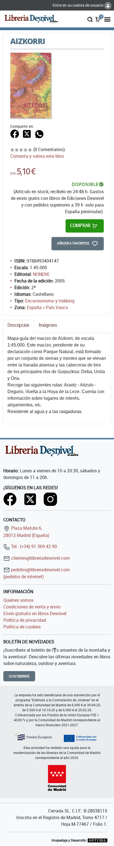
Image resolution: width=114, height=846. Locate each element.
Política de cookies (22, 627)
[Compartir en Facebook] (14, 133)
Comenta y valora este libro (37, 156)
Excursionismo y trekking (49, 301)
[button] (90, 19)
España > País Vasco (47, 307)
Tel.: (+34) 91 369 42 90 (33, 546)
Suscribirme (19, 676)
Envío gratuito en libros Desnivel (34, 613)
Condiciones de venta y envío (32, 607)
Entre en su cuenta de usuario (78, 5)
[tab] (18, 326)
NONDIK (41, 274)
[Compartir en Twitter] (26, 133)
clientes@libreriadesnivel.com (40, 558)
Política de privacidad (24, 620)
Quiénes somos (18, 600)
